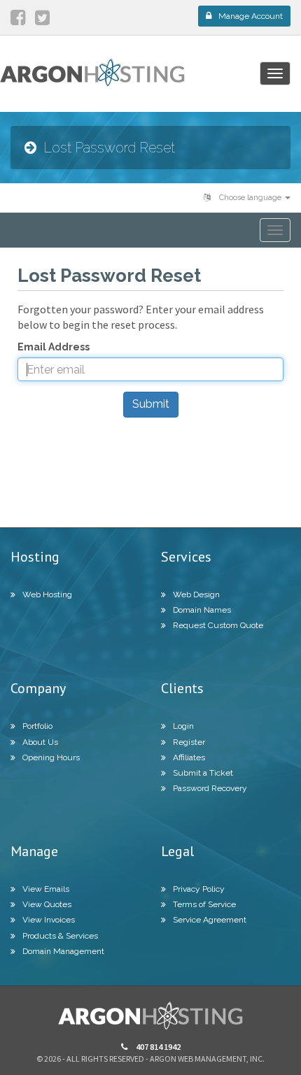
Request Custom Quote (218, 625)
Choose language (250, 197)
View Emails (45, 889)
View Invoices (48, 920)
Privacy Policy (199, 889)
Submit (150, 404)
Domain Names (202, 610)
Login (183, 726)
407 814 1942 (157, 1046)
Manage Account (250, 16)
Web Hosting (47, 594)
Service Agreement (209, 920)
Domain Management (63, 951)
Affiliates (189, 757)
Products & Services (60, 936)
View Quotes (46, 904)
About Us (40, 742)
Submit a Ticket (203, 773)
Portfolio (37, 726)
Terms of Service (204, 904)
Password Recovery (210, 788)
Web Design (196, 594)
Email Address (54, 347)
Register (189, 742)
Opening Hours (51, 757)
